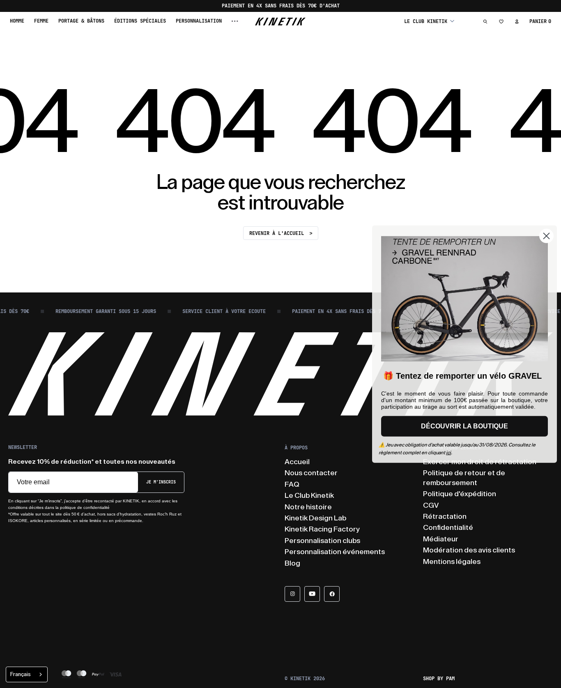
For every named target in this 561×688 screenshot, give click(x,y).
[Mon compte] (516, 21)
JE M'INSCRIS (161, 482)
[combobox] (27, 674)
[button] (429, 21)
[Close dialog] (546, 235)
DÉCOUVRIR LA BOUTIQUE (464, 426)
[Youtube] (312, 594)
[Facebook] (332, 594)
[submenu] (234, 21)
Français (20, 674)
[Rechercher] (485, 21)
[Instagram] (292, 594)
